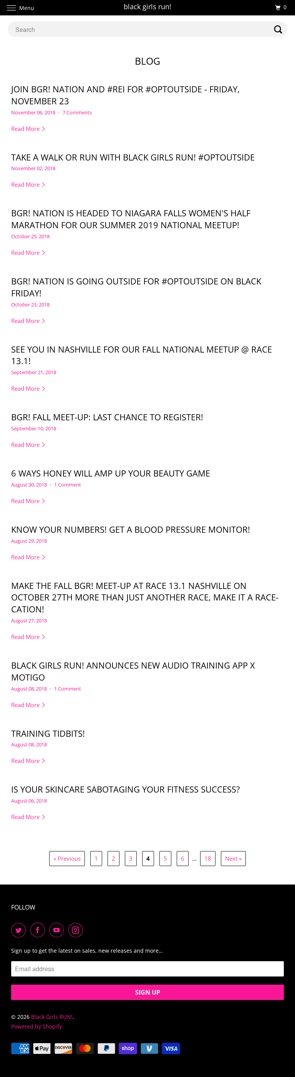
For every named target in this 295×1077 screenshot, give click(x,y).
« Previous (67, 858)
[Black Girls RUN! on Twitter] (20, 930)
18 (207, 858)
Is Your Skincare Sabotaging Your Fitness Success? (125, 789)
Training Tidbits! (48, 733)
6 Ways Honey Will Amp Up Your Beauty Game (110, 473)
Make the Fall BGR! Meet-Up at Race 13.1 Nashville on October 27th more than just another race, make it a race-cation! (144, 597)
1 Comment (67, 485)
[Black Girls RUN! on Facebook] (39, 930)
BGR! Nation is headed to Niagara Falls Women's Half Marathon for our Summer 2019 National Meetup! (130, 219)
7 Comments (77, 112)
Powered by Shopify (36, 1026)
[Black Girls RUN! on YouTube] (58, 930)
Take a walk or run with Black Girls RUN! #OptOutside (133, 157)
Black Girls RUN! (52, 1016)
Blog (147, 60)
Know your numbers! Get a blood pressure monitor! (130, 529)
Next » (233, 858)
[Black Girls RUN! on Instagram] (77, 930)
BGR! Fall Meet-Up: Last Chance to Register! (107, 417)
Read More (26, 128)
